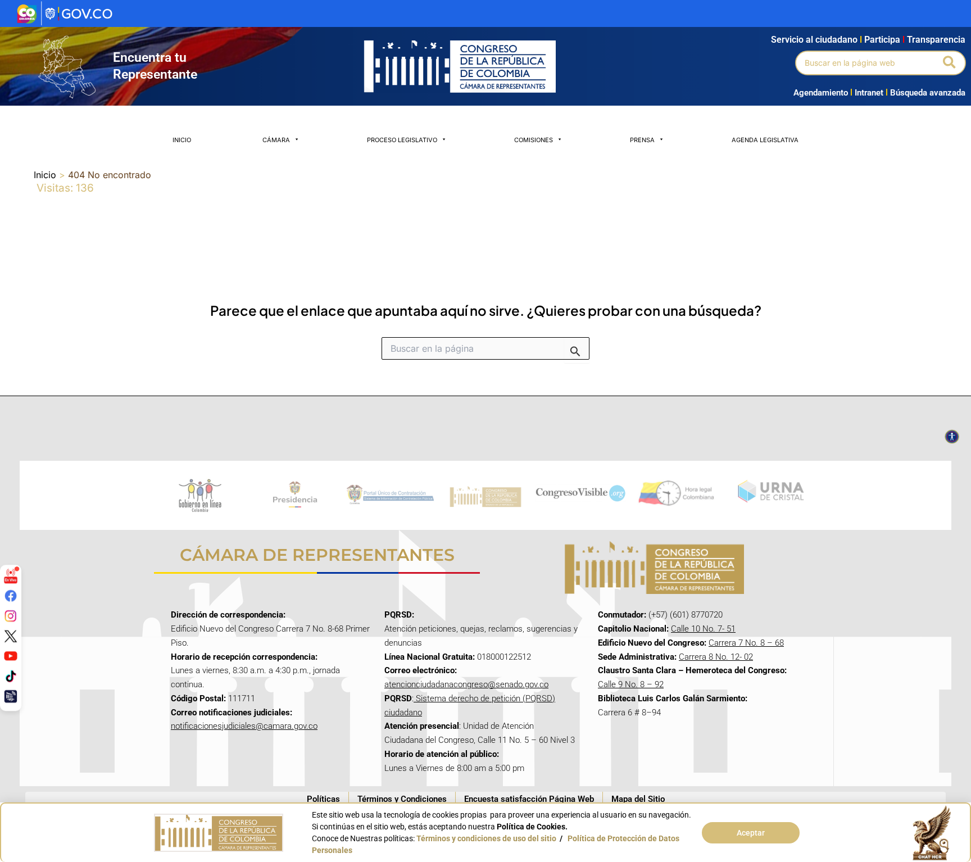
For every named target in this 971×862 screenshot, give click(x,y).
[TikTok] (10, 676)
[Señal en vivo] (10, 575)
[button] (950, 62)
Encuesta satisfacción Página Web (529, 799)
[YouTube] (10, 656)
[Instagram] (10, 616)
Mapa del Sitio (638, 799)
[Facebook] (10, 596)
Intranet (866, 93)
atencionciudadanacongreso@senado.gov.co (466, 684)
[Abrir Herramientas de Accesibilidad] (951, 436)
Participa (884, 39)
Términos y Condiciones (402, 799)
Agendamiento (820, 93)
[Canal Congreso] (10, 696)
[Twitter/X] (10, 635)
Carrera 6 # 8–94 (629, 712)
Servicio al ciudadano (814, 39)
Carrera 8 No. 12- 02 (716, 657)
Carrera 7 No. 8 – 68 (746, 643)
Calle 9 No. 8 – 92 (631, 684)
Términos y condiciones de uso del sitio (486, 838)
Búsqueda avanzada (927, 93)
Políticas (323, 799)
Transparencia (936, 39)
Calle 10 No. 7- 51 (703, 629)
